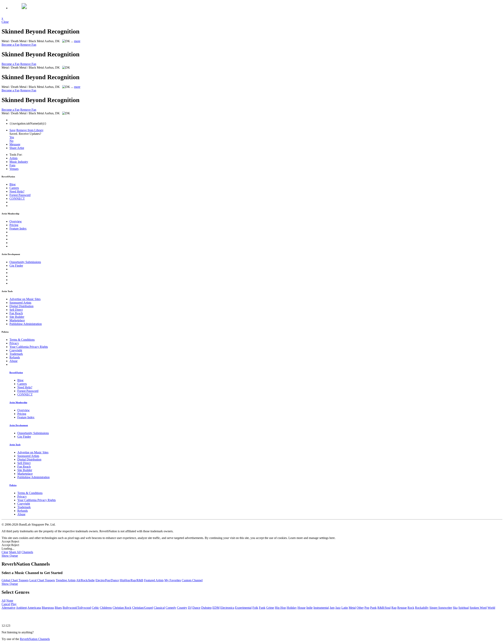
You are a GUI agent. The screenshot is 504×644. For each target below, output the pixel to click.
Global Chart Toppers (15, 580)
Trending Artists (66, 580)
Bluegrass (48, 607)
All (4, 600)
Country (182, 607)
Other (360, 607)
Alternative (8, 607)
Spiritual (463, 607)
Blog (12, 184)
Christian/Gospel (142, 607)
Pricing (13, 225)
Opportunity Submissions (25, 262)
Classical (159, 607)
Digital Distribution (21, 306)
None (9, 600)
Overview (15, 221)
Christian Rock (122, 607)
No (11, 140)
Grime (270, 607)
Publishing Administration (25, 324)
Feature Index (18, 228)
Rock (411, 607)
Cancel (6, 604)
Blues (58, 607)
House (301, 607)
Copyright (15, 350)
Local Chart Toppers (42, 580)
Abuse (13, 361)
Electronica (227, 607)
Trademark (16, 354)
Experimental (243, 607)
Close (5, 21)
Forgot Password (20, 195)
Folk (255, 607)
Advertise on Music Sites (25, 299)
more (77, 41)
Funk (262, 607)
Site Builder (16, 316)
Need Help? (16, 191)
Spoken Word (478, 607)
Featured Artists (154, 580)
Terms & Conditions (22, 339)
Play (14, 604)
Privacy (14, 343)
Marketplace (17, 320)
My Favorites (172, 580)
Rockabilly (422, 607)
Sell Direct (16, 309)
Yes (11, 137)
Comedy (171, 607)
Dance (196, 607)
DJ (190, 607)
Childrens (106, 607)
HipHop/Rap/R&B (131, 580)
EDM (216, 607)
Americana (34, 607)
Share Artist (16, 148)
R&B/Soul (384, 607)
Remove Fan (28, 44)
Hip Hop (280, 607)
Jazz (338, 607)
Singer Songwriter (440, 607)
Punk (373, 607)
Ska (455, 607)
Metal (352, 607)
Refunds (14, 357)
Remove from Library (30, 130)
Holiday (292, 607)
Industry (18, 161)
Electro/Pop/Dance (107, 580)
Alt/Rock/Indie (85, 580)
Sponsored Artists (20, 302)
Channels (27, 552)
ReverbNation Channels (35, 639)
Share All (15, 552)
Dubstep (206, 607)
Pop (366, 607)
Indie (309, 607)
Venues (14, 168)
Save (12, 130)
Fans (12, 165)
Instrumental (321, 607)
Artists (13, 158)
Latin (344, 607)
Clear (5, 552)
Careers (14, 188)
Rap (394, 607)
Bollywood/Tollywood (77, 607)
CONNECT (17, 198)
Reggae (402, 607)
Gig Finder (16, 265)
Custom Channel (192, 580)
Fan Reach (16, 313)
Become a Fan (10, 44)
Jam (332, 607)
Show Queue (10, 555)
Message (14, 144)
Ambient (21, 607)
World (491, 607)
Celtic (95, 607)
